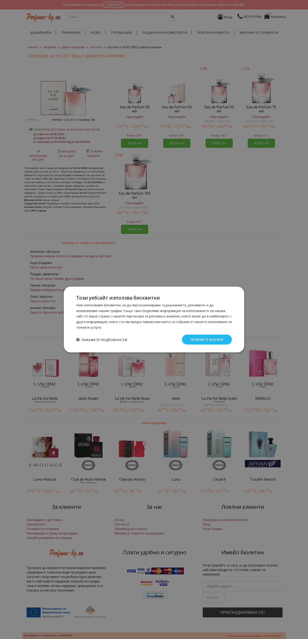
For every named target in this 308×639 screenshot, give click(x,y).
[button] (101, 339)
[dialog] (154, 319)
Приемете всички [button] (207, 339)
